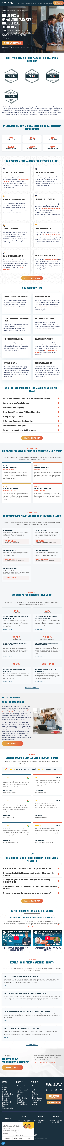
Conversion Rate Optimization (6, 1099)
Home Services (20, 1100)
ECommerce (20, 1094)
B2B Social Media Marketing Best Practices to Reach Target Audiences (27, 1011)
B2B (18, 1096)
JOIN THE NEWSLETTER (54, 1103)
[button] (32, 398)
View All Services (12, 743)
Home (3, 10)
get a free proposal (12, 1067)
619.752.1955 (49, 3)
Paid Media (4, 1092)
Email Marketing (6, 1096)
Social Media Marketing (7, 1094)
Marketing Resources (37, 1098)
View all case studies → (32, 687)
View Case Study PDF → (8, 629)
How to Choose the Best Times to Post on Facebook (21, 976)
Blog (33, 1096)
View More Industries (22, 1104)
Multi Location (20, 1092)
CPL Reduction (16, 611)
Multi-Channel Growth (48, 664)
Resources (34, 1082)
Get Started (58, 3)
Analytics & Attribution (7, 1108)
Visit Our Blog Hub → (32, 1044)
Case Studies (35, 1094)
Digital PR (4, 1106)
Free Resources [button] (41, 3)
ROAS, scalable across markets (47, 638)
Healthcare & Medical (22, 1098)
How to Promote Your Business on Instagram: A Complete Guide (25, 994)
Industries (19, 1082)
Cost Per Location (16, 638)
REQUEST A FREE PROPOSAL (54, 1097)
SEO (3, 1086)
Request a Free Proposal (12, 43)
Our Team (34, 1088)
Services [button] (28, 3)
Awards (33, 1090)
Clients (33, 1092)
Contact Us (34, 1104)
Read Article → (7, 985)
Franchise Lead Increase (16, 664)
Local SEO (4, 1088)
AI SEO (4, 1090)
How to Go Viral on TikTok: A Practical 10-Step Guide (21, 1029)
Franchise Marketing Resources (36, 1101)
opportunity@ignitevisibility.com (48, 1062)
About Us (34, 1086)
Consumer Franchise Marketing (21, 1087)
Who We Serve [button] (21, 3)
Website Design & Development (6, 1103)
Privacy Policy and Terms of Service (40, 1138)
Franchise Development (22, 1090)
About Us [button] (33, 3)
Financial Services (21, 1102)
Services (8, 10)
